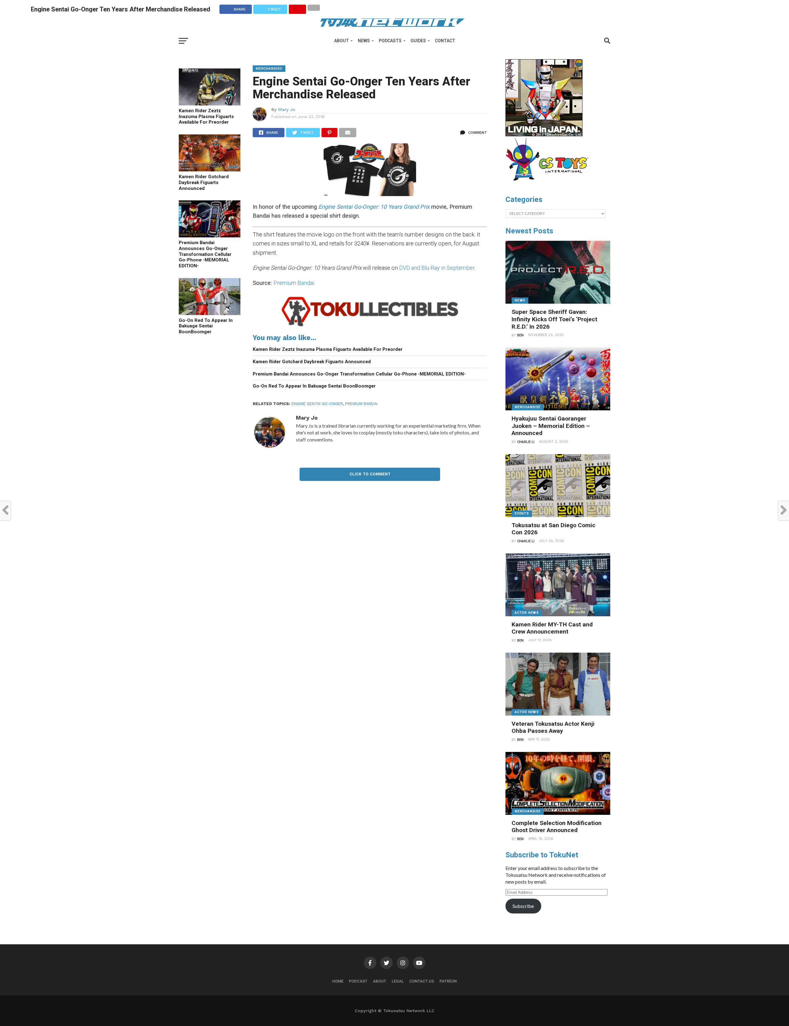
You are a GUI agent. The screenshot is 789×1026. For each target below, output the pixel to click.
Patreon (448, 981)
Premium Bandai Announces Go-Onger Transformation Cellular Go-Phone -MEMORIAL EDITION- (205, 254)
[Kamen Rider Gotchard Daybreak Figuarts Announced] (209, 169)
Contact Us (421, 981)
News (364, 40)
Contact (445, 40)
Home (337, 981)
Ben (520, 335)
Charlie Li (525, 442)
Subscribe (523, 906)
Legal (398, 981)
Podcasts (390, 40)
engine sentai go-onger (317, 403)
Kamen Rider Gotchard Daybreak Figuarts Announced (204, 182)
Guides (418, 40)
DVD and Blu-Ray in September (437, 268)
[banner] (544, 134)
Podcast (358, 981)
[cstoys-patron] (549, 184)
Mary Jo (286, 109)
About (341, 40)
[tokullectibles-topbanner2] (370, 326)
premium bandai (361, 403)
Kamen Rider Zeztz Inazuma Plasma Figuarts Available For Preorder (206, 116)
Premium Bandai (293, 283)
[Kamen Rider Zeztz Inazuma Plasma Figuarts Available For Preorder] (209, 103)
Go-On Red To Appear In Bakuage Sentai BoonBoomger (206, 326)
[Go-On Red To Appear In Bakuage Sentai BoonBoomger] (209, 313)
